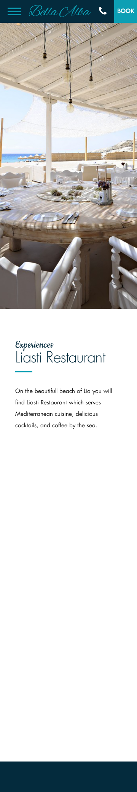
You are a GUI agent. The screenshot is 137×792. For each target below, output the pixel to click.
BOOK (125, 11)
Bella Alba (59, 12)
